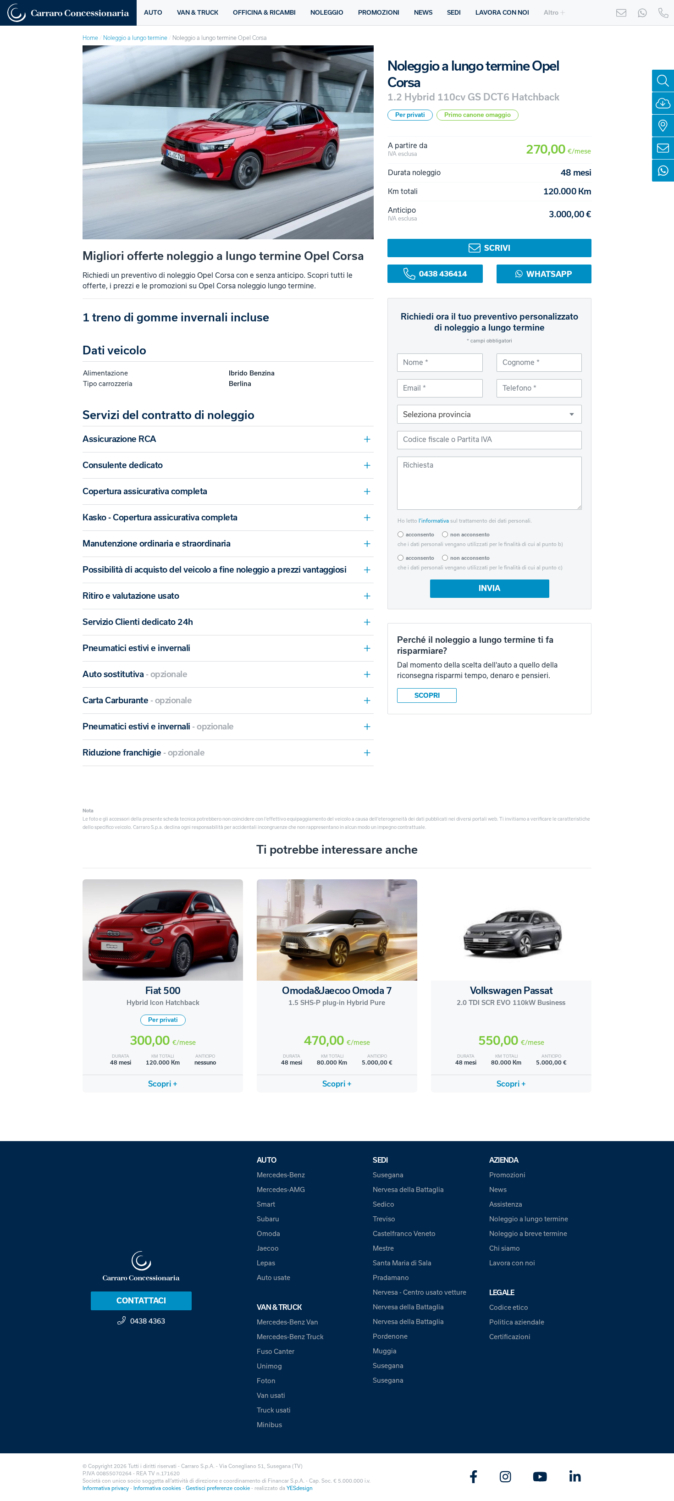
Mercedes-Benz (281, 1175)
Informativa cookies (157, 1488)
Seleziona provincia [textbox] (437, 414)
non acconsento (470, 534)
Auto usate (273, 1277)
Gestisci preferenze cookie (218, 1488)
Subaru (268, 1219)
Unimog (269, 1366)
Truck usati (274, 1410)
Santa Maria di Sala (402, 1263)
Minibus (269, 1425)
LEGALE (501, 1293)
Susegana (388, 1175)
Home (90, 38)
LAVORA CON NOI (502, 12)
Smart (266, 1204)
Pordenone (390, 1336)
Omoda (268, 1233)
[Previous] (98, 142)
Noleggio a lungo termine (135, 38)
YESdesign (300, 1488)
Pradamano (391, 1277)
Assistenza (505, 1204)
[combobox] (489, 414)
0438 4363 (147, 1321)
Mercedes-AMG (281, 1189)
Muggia (385, 1351)
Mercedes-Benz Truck (290, 1337)
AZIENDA (504, 1160)
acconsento (420, 534)
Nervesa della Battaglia (408, 1189)
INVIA (489, 588)
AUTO (153, 12)
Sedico (383, 1204)
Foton (266, 1381)
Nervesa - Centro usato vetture (419, 1292)
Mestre (383, 1248)
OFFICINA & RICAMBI (264, 12)
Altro (551, 12)
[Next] (358, 142)
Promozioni (507, 1175)
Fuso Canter (275, 1351)
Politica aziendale (516, 1322)
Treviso (384, 1219)
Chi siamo (504, 1248)
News (498, 1189)
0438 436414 (443, 274)
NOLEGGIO (326, 12)
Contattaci (141, 1301)
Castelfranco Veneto (404, 1233)
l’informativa (434, 521)
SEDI (454, 12)
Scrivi (497, 248)
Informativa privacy (106, 1488)
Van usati (271, 1395)
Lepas (266, 1263)
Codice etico (508, 1307)
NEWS (423, 12)
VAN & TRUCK (197, 12)
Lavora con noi (512, 1263)
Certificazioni (509, 1337)
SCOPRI (427, 695)
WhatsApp (549, 274)
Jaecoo (268, 1248)
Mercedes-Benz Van (287, 1322)
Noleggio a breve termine (528, 1233)
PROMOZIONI (378, 12)
